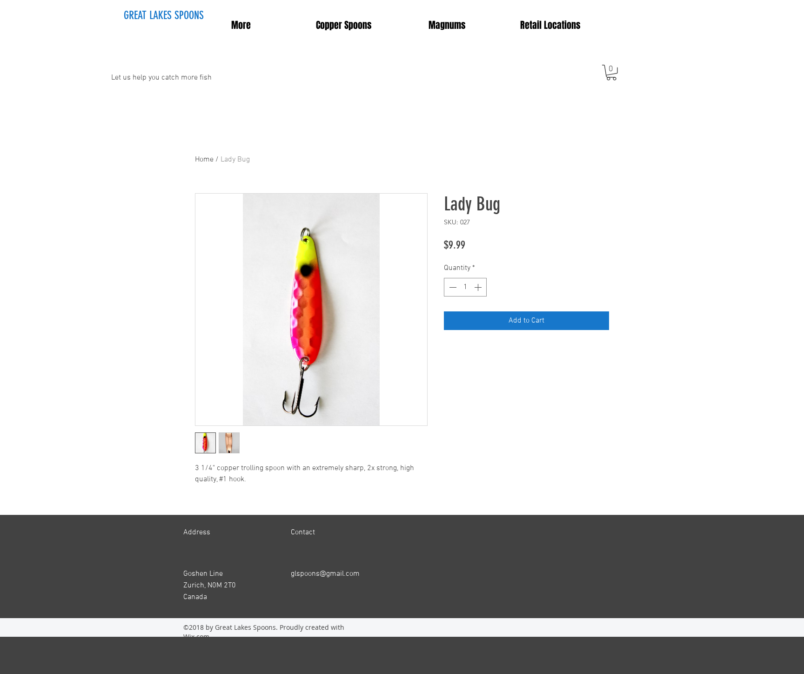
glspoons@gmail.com (325, 574)
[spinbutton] (465, 287)
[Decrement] (451, 287)
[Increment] (478, 287)
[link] (611, 73)
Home (204, 159)
